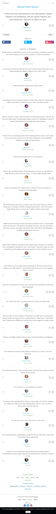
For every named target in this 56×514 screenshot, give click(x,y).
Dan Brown (22, 486)
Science (31, 63)
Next (50, 34)
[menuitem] (19, 499)
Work (27, 279)
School (27, 130)
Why (28, 182)
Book (25, 415)
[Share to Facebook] (50, 25)
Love (25, 429)
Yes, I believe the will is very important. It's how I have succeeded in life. (28, 301)
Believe (26, 30)
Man (25, 363)
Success (31, 111)
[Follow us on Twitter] (28, 42)
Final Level (35, 496)
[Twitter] (28, 505)
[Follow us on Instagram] (49, 42)
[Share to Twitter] (53, 25)
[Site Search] (49, 3)
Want (31, 182)
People (25, 80)
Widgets (35, 499)
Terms (19, 499)
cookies (10, 509)
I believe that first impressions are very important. (28, 157)
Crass (30, 429)
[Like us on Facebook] (6, 42)
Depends (28, 396)
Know (31, 199)
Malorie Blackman (14, 486)
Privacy (24, 499)
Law (30, 30)
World (24, 296)
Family (27, 477)
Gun (30, 258)
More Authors (28, 488)
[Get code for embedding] (6, 292)
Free (30, 381)
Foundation (31, 130)
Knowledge (31, 149)
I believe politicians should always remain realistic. (28, 86)
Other (37, 477)
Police (28, 258)
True (28, 346)
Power (28, 63)
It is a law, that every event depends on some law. (28, 387)
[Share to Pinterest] (53, 292)
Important (30, 166)
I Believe (31, 94)
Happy (28, 218)
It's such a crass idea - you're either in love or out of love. (28, 420)
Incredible (31, 296)
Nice (27, 415)
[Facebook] (25, 505)
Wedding (30, 415)
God (31, 80)
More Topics (28, 480)
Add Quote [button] (29, 499)
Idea (28, 429)
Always (27, 94)
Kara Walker (37, 486)
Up (25, 279)
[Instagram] (31, 505)
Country (30, 239)
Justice (30, 363)
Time (22, 477)
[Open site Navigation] (53, 3)
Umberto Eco (30, 486)
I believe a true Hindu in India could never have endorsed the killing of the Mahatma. (28, 337)
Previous (7, 34)
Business (25, 63)
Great (28, 80)
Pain (31, 218)
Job (28, 199)
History (27, 149)
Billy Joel (44, 486)
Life (24, 310)
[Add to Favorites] (3, 25)
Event (31, 396)
